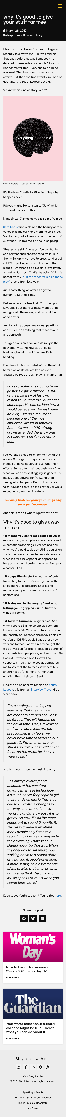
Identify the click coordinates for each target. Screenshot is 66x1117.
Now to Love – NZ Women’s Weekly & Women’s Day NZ (27, 969)
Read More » (12, 978)
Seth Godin (10, 227)
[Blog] (47, 1067)
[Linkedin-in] (33, 1067)
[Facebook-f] (26, 1067)
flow (26, 35)
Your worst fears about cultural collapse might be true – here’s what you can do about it (30, 1028)
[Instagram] (18, 1067)
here (58, 895)
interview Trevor (42, 689)
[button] (24, 918)
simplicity (36, 35)
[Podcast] (40, 1067)
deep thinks (14, 35)
